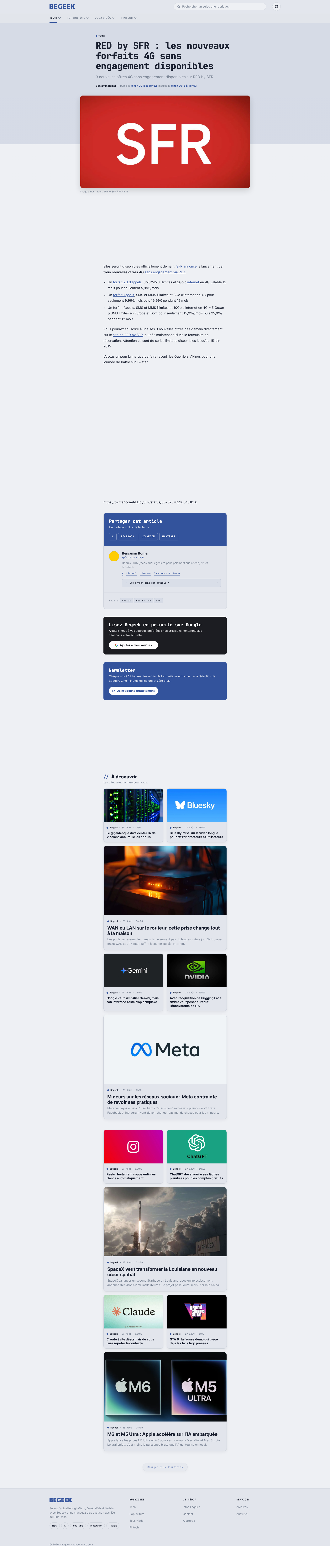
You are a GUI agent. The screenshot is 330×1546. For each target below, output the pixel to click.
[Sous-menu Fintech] (135, 18)
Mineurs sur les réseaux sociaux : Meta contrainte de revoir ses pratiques (162, 1099)
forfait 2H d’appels (127, 282)
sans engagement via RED (165, 272)
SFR (158, 600)
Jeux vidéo (103, 17)
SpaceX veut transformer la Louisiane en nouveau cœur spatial (162, 1271)
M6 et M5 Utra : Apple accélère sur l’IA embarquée (162, 1434)
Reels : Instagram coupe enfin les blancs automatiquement (131, 1176)
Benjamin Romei (106, 85)
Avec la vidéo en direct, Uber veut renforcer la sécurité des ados (132, 1508)
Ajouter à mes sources (136, 645)
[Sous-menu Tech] (59, 18)
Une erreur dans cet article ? (149, 582)
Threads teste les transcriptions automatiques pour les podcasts (193, 1508)
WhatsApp (168, 536)
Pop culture (76, 17)
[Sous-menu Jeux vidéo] (114, 18)
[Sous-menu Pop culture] (87, 18)
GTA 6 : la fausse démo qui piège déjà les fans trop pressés (194, 1341)
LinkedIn (148, 536)
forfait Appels (123, 295)
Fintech (127, 17)
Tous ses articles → (167, 573)
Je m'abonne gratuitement (136, 691)
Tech (53, 17)
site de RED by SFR (128, 335)
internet (193, 282)
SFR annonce (186, 266)
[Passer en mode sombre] (276, 6)
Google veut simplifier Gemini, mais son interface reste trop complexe (133, 1000)
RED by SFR (143, 600)
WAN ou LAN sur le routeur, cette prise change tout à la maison (163, 930)
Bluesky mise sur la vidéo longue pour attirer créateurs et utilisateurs (196, 835)
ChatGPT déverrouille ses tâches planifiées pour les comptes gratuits (196, 1176)
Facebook (127, 536)
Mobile (126, 600)
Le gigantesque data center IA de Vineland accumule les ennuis (131, 835)
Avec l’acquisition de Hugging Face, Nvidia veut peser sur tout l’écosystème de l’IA (196, 1002)
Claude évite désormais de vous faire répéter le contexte (130, 1341)
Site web (145, 573)
